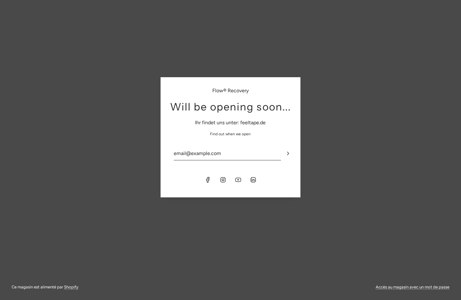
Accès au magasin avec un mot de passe (412, 287)
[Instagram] (223, 180)
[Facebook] (208, 180)
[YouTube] (238, 180)
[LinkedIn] (253, 180)
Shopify (71, 287)
